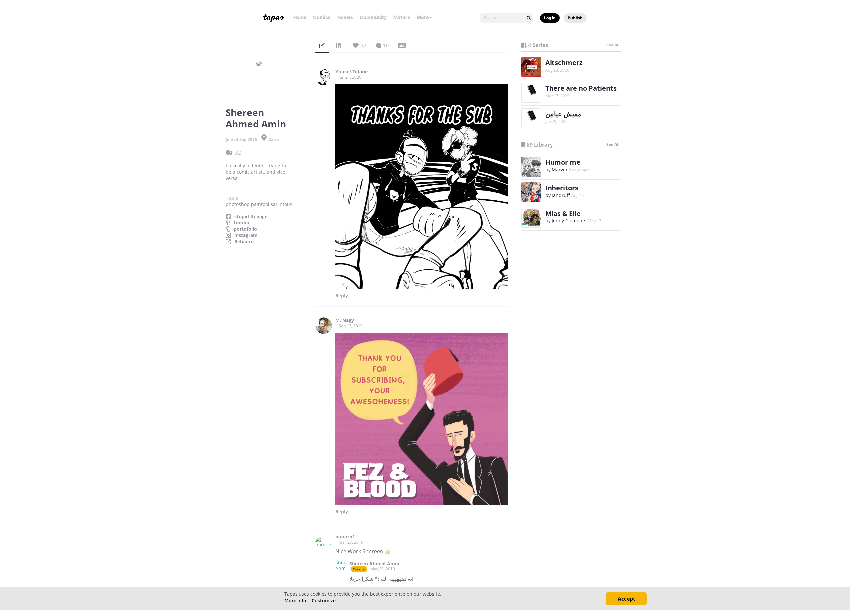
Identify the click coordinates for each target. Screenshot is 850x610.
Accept (626, 598)
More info (295, 600)
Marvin (559, 169)
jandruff (561, 195)
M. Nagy (344, 320)
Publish (575, 17)
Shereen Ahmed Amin (374, 563)
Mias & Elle (563, 213)
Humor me (562, 162)
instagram (246, 235)
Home (299, 17)
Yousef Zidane (351, 72)
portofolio (245, 229)
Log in (550, 17)
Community (373, 17)
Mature (401, 17)
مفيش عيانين (563, 113)
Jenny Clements (569, 221)
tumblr (242, 222)
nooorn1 (345, 537)
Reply (341, 296)
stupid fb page (250, 216)
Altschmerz (564, 62)
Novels (345, 17)
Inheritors (561, 187)
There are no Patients (581, 88)
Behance (244, 241)
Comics (322, 17)
